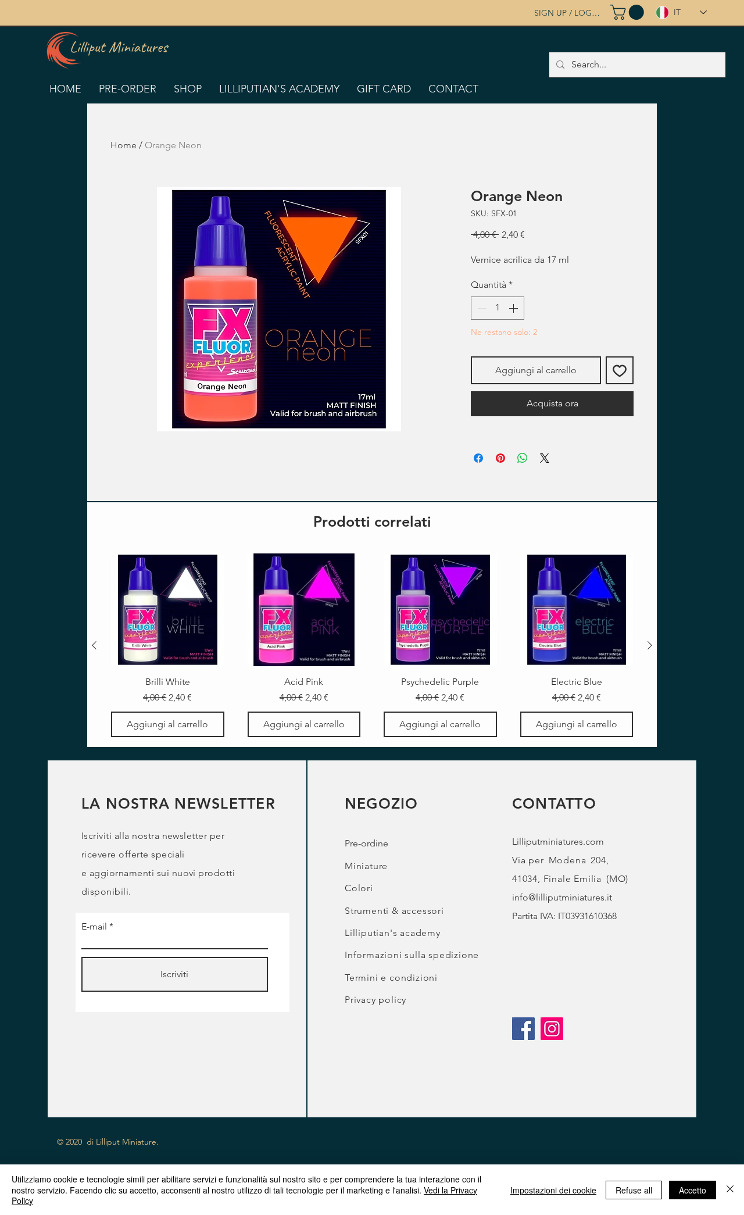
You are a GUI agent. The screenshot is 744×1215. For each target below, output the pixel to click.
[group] (372, 645)
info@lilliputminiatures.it (562, 897)
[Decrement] (481, 308)
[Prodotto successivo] (650, 645)
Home (123, 145)
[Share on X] (545, 458)
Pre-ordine (366, 843)
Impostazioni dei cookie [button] (553, 1190)
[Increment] (514, 308)
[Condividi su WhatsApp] (523, 458)
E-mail (94, 926)
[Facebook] (523, 1028)
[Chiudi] (730, 1190)
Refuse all (634, 1190)
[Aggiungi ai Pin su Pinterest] (500, 458)
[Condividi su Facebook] (478, 458)
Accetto (692, 1190)
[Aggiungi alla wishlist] (620, 370)
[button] (629, 12)
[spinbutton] (497, 308)
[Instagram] (552, 1028)
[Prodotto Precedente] (94, 645)
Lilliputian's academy (393, 932)
